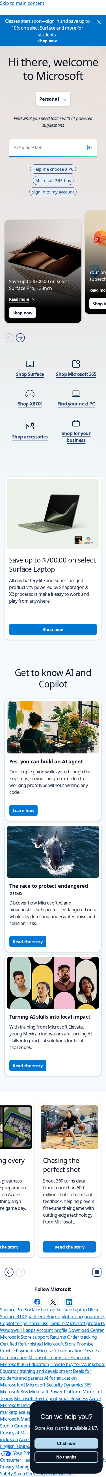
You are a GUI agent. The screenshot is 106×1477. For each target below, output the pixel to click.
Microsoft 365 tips (53, 180)
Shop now (47, 41)
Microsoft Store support (24, 1337)
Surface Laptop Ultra (77, 1310)
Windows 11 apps (18, 1330)
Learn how (23, 810)
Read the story (28, 941)
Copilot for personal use (24, 1323)
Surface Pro (12, 1310)
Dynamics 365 (78, 1385)
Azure (95, 1398)
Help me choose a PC (53, 169)
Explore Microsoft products (77, 1323)
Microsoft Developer (21, 1405)
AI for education (60, 1378)
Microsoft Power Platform (55, 1392)
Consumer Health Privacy (25, 1460)
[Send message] (89, 147)
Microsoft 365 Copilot (35, 1398)
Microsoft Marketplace (23, 1419)
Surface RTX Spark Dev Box (27, 1316)
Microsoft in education (59, 1351)
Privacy (7, 1467)
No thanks (66, 1457)
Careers (22, 1426)
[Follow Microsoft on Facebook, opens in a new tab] (37, 1301)
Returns (58, 1337)
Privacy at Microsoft (20, 1432)
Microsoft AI (12, 1385)
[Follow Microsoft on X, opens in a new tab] (53, 1301)
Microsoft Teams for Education (59, 1357)
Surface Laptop (40, 1310)
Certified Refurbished (21, 1344)
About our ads (60, 1473)
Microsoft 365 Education (24, 1364)
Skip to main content (22, 3)
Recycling (35, 1473)
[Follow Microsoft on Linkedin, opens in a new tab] (68, 1301)
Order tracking (82, 1337)
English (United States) (22, 1446)
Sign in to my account (53, 192)
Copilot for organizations (80, 1316)
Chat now (66, 1443)
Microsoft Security (44, 1385)
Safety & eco (12, 1473)
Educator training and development (36, 1371)
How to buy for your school (77, 1364)
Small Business (73, 1398)
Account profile (51, 1330)
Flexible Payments (18, 1351)
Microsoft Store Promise (68, 1344)
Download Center (86, 1330)
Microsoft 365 (14, 1392)
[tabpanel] (53, 382)
